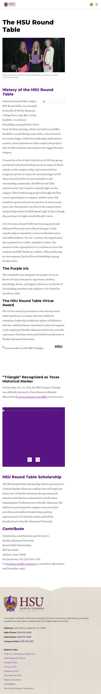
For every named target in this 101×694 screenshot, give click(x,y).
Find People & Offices (14, 658)
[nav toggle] (96, 4)
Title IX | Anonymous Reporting (19, 654)
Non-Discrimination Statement (19, 688)
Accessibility (9, 684)
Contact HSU (10, 667)
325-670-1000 (24, 632)
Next (38, 459)
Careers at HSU (11, 671)
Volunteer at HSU (12, 675)
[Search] (91, 4)
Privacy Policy (10, 662)
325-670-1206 (24, 637)
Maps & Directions (12, 680)
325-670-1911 (27, 641)
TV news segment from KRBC (31, 396)
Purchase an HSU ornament (21, 563)
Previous (29, 459)
